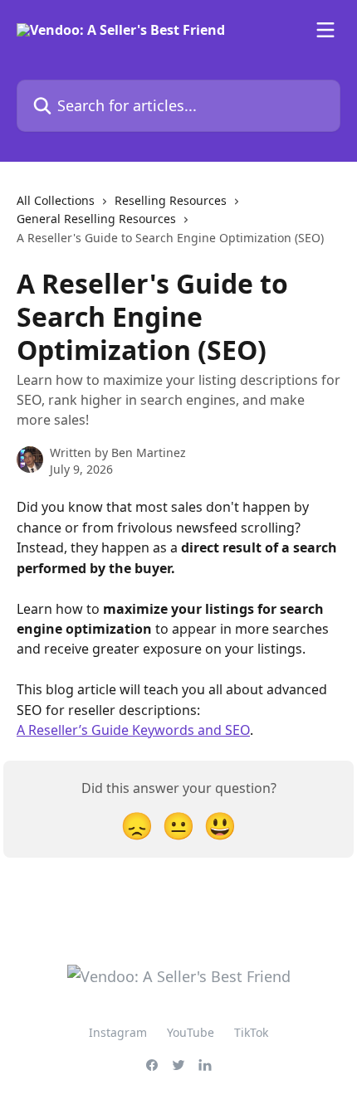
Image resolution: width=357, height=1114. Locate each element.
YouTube (190, 1032)
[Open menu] (325, 30)
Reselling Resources (171, 200)
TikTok (251, 1032)
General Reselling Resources (96, 218)
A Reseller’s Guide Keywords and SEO (133, 730)
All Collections (56, 200)
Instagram (118, 1032)
